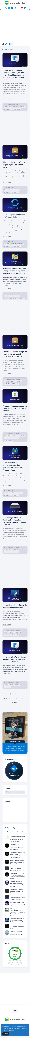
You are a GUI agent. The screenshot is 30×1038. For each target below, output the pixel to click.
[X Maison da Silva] (6, 8)
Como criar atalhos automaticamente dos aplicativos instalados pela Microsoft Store (12, 466)
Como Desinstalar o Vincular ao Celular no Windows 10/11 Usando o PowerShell (17, 920)
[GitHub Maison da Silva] (18, 8)
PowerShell (7, 243)
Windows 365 (15, 634)
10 (19, 698)
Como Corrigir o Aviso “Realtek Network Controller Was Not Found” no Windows (14, 659)
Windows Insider (8, 440)
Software (12, 381)
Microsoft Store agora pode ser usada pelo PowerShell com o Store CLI (14, 408)
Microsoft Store (14, 435)
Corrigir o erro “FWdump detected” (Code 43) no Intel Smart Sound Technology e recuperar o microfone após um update (14, 75)
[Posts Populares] (7, 832)
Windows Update (16, 109)
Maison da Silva (16, 104)
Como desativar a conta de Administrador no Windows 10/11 (17, 926)
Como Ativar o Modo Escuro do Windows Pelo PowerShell (14, 606)
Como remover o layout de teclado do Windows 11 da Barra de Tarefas (16, 891)
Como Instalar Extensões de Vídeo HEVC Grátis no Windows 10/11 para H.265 (17, 868)
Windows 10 (22, 106)
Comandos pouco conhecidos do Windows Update (13, 215)
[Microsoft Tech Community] (9, 8)
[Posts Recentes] (12, 832)
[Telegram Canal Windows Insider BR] (25, 8)
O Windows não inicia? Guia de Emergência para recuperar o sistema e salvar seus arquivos (14, 270)
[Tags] (22, 832)
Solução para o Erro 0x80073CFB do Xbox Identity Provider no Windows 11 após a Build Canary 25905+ (17, 912)
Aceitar (6, 1033)
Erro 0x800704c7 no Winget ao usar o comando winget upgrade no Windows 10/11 (14, 353)
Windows (15, 106)
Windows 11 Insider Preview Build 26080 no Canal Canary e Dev (17, 904)
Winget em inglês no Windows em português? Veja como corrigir (14, 164)
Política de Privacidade (8, 1030)
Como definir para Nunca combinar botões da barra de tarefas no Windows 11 (17, 933)
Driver (10, 106)
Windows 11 (7, 109)
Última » (14, 702)
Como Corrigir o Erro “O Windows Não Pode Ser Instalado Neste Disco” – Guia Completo (14, 521)
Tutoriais (18, 296)
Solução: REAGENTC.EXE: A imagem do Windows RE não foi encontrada (17, 862)
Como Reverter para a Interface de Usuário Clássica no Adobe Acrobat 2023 (17, 897)
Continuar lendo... (6, 99)
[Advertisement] (15, 26)
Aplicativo (6, 189)
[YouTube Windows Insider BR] (22, 8)
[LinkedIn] (12, 8)
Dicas (5, 106)
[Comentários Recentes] (17, 832)
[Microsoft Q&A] (15, 8)
